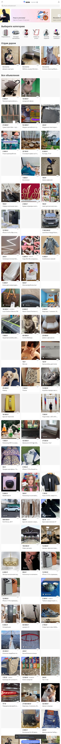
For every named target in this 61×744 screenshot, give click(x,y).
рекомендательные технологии (26, 737)
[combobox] (30, 5)
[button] (17, 65)
